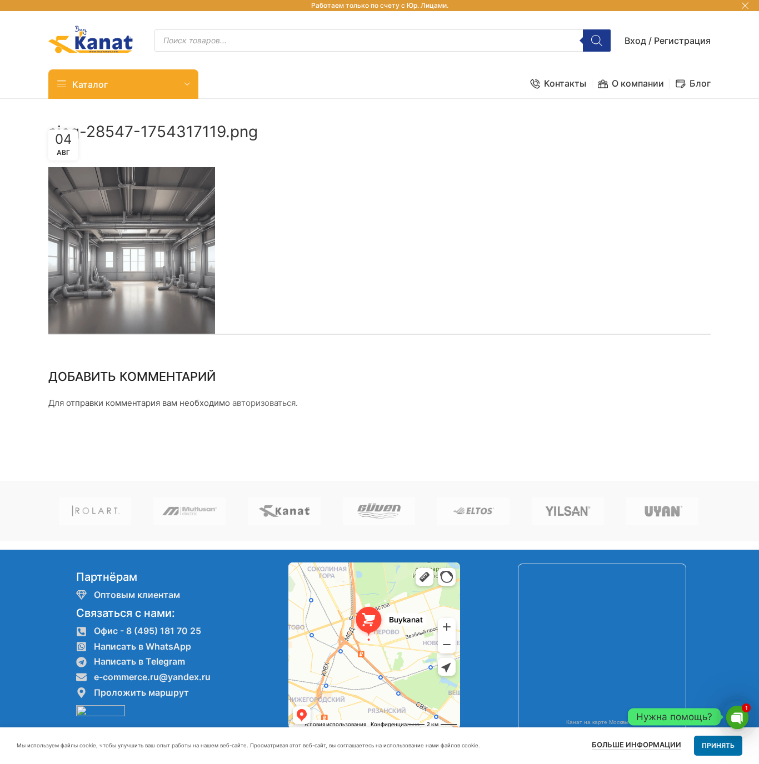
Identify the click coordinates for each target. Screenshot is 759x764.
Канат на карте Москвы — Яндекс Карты (620, 722)
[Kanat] (284, 511)
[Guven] (379, 511)
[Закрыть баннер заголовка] (745, 5)
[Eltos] (473, 511)
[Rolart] (95, 511)
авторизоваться (264, 403)
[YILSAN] (568, 511)
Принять (718, 745)
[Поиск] (597, 40)
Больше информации (636, 744)
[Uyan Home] (662, 511)
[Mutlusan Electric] (189, 511)
